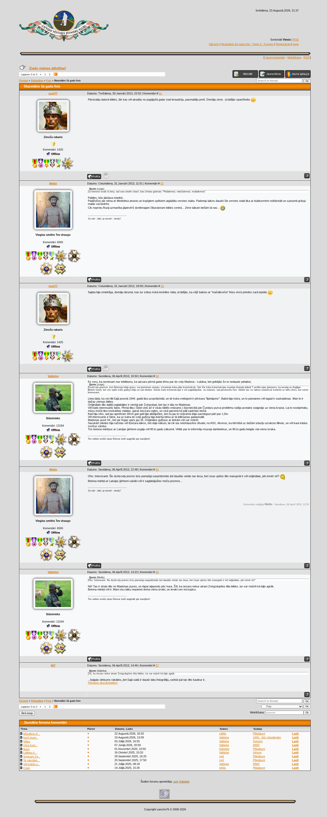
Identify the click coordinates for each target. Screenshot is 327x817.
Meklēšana (294, 57)
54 (157, 376)
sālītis (222, 733)
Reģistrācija (283, 44)
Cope (26, 768)
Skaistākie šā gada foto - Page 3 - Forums (247, 44)
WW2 (256, 745)
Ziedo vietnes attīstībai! (47, 68)
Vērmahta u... (31, 764)
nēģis (222, 767)
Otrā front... (30, 745)
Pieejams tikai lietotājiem (103, 682)
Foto (48, 80)
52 (162, 183)
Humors (258, 741)
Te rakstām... (31, 760)
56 (157, 572)
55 (157, 469)
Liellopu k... (30, 752)
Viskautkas (37, 80)
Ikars (26, 749)
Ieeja (296, 44)
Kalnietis (224, 748)
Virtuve (257, 752)
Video (26, 741)
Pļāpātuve (259, 733)
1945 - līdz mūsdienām (267, 737)
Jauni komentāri (275, 57)
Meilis (53, 183)
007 (53, 665)
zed (221, 756)
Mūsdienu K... (31, 733)
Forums (23, 80)
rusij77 (53, 93)
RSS (296, 39)
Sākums (214, 44)
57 (157, 665)
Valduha (53, 376)
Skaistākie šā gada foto (67, 80)
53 (162, 286)
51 (160, 93)
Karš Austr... (30, 737)
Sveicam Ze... (31, 756)
